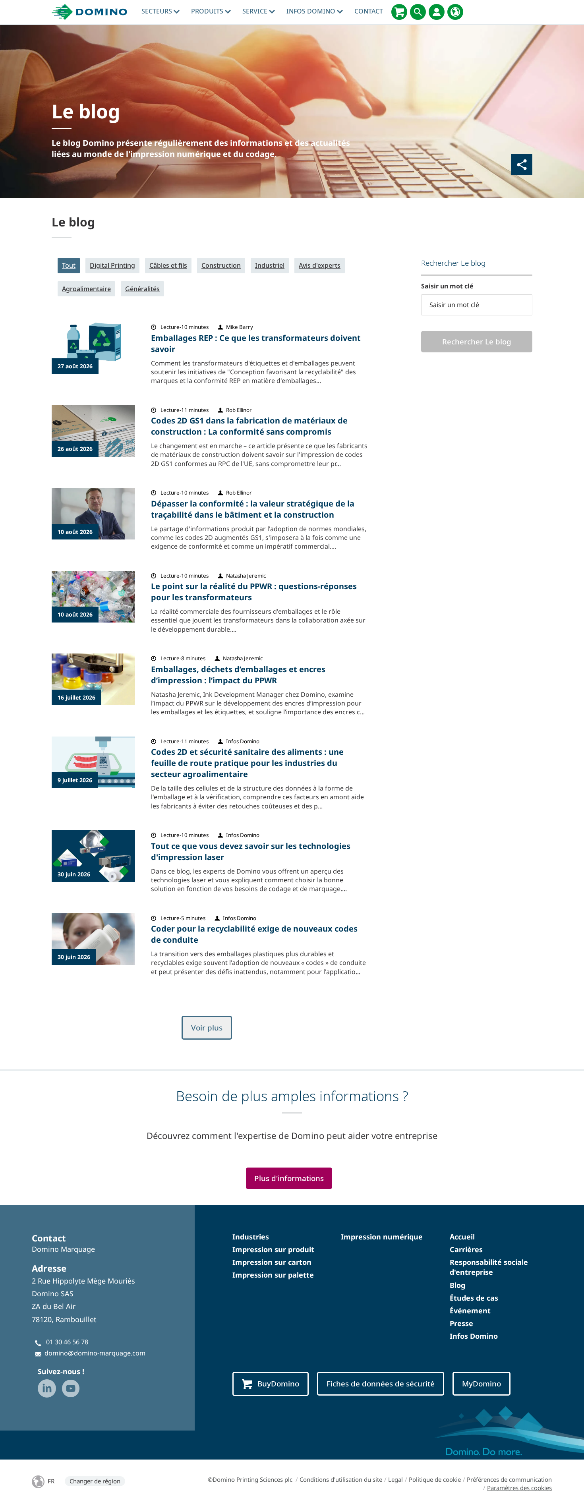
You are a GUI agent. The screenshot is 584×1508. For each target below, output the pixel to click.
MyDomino (481, 1383)
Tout (68, 265)
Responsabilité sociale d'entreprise (489, 1267)
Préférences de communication (509, 1479)
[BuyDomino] (399, 12)
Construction (221, 265)
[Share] (521, 164)
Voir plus (206, 1028)
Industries (250, 1236)
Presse (461, 1323)
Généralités (142, 288)
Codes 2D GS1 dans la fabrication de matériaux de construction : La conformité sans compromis (249, 426)
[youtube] (71, 1388)
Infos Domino (311, 11)
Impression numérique (382, 1236)
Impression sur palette (273, 1275)
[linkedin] (47, 1388)
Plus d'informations (289, 1178)
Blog (457, 1285)
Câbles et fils (168, 265)
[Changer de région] (455, 12)
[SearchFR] (418, 12)
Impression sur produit (273, 1249)
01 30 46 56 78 (67, 1342)
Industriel (269, 265)
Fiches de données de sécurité (381, 1383)
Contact (368, 11)
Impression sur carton (271, 1262)
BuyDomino (278, 1383)
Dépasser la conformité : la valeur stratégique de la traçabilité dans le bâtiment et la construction (252, 509)
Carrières (466, 1249)
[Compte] (437, 12)
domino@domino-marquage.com (94, 1353)
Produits (208, 11)
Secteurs (157, 11)
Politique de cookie (435, 1479)
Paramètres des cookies (519, 1488)
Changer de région (95, 1481)
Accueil (462, 1236)
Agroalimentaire (86, 288)
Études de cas (474, 1298)
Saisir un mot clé (447, 286)
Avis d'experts (319, 265)
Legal (395, 1479)
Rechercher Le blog (476, 341)
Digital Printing (112, 265)
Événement (470, 1310)
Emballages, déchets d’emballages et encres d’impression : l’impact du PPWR (238, 675)
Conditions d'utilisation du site (341, 1479)
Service (255, 11)
